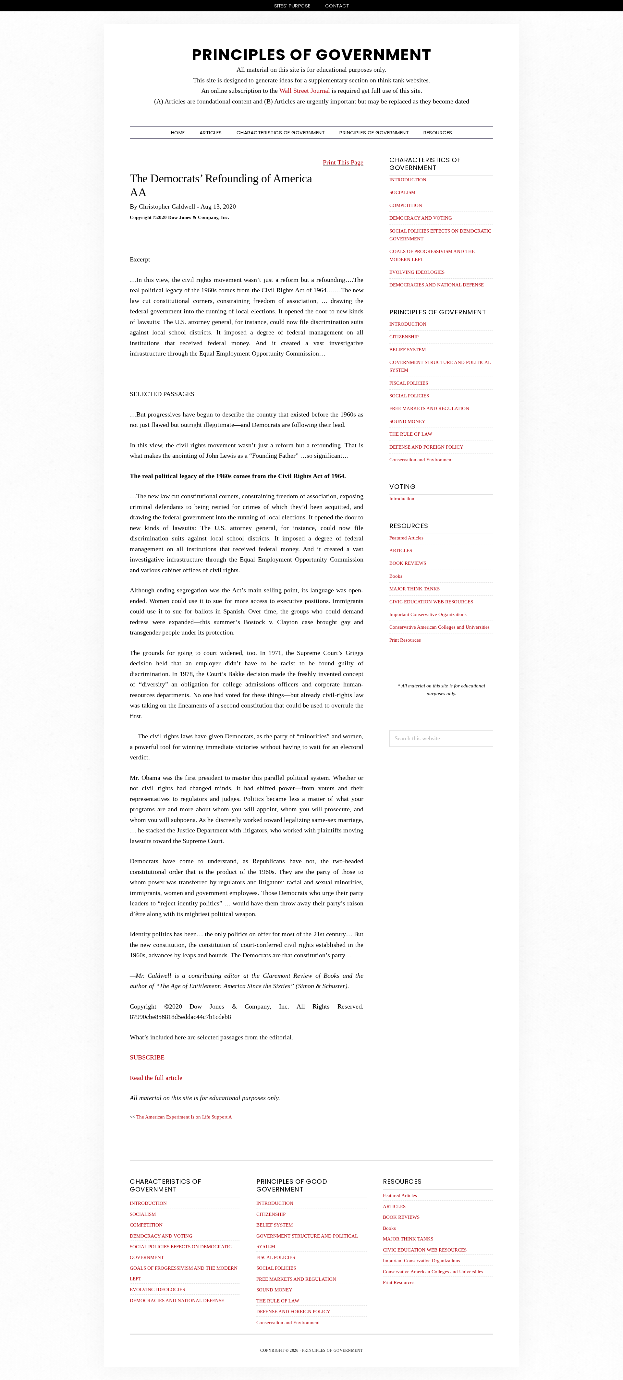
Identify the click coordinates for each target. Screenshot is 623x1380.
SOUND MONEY (407, 421)
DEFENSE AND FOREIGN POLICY (426, 447)
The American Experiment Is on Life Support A (184, 1117)
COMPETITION (405, 205)
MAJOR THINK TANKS (414, 588)
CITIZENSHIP (404, 336)
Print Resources (405, 640)
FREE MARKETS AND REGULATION (429, 408)
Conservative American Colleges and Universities (439, 627)
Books (395, 576)
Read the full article (157, 1077)
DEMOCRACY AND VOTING (420, 218)
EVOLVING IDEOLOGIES (417, 272)
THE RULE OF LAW (410, 434)
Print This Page (343, 162)
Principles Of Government (312, 55)
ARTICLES (400, 550)
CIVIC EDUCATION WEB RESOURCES (431, 601)
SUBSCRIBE (148, 1057)
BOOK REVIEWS (407, 563)
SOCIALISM (402, 192)
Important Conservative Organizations (428, 614)
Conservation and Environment (421, 459)
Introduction (401, 498)
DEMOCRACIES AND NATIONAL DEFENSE (436, 284)
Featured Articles (406, 537)
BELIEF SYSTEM (407, 349)
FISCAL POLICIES (408, 383)
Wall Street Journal (304, 90)
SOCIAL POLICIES (409, 395)
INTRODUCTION (407, 179)
